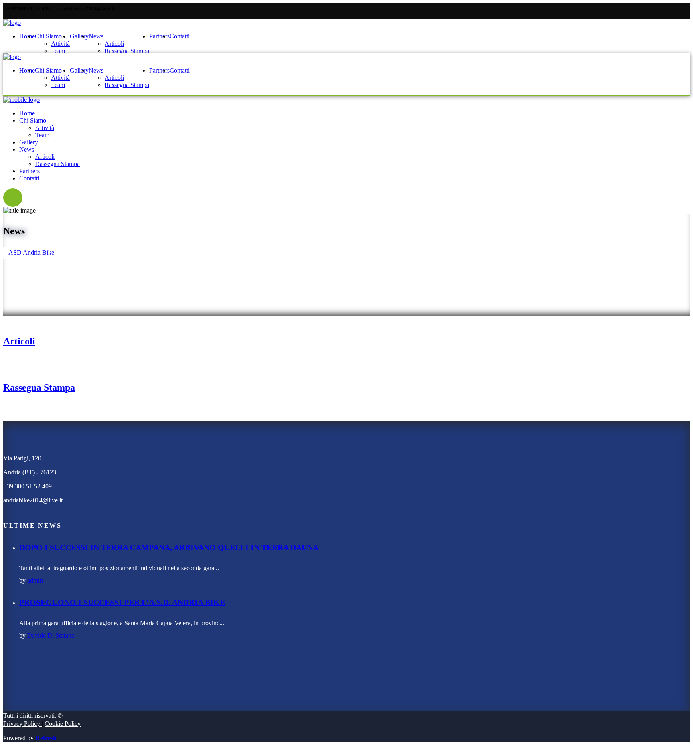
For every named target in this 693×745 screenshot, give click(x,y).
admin (35, 580)
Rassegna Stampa (39, 387)
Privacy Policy (22, 723)
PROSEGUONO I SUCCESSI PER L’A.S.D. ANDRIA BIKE (122, 602)
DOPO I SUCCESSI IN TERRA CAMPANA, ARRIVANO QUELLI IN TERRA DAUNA (168, 547)
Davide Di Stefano (51, 635)
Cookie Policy (63, 723)
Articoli (19, 341)
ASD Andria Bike (31, 252)
